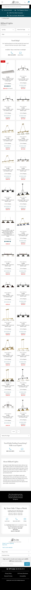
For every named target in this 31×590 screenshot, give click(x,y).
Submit (27, 563)
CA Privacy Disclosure (22, 573)
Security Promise (8, 576)
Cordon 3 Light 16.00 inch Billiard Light (8, 356)
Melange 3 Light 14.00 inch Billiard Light (23, 201)
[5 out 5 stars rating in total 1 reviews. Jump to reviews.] (8, 241)
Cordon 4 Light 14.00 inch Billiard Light (8, 170)
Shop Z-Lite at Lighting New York (8, 544)
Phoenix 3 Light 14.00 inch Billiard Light (7, 417)
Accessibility (23, 576)
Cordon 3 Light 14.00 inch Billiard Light (23, 140)
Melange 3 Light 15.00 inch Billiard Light (23, 416)
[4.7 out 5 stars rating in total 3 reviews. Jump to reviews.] (8, 86)
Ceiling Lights (5, 18)
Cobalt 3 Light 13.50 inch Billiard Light (8, 326)
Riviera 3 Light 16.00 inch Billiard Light (23, 170)
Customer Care (5, 555)
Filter (3, 34)
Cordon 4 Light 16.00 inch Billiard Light (8, 140)
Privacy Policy (8, 573)
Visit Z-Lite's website (7, 547)
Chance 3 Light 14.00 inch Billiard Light (23, 80)
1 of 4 (13, 431)
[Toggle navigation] (2, 2)
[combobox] (15, 6)
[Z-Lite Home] (15, 2)
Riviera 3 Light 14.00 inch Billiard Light (23, 110)
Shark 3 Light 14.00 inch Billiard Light (8, 265)
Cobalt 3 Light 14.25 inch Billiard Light (23, 356)
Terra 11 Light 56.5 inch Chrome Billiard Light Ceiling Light (8, 79)
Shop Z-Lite (5, 552)
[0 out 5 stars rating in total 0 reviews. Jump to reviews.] (23, 85)
